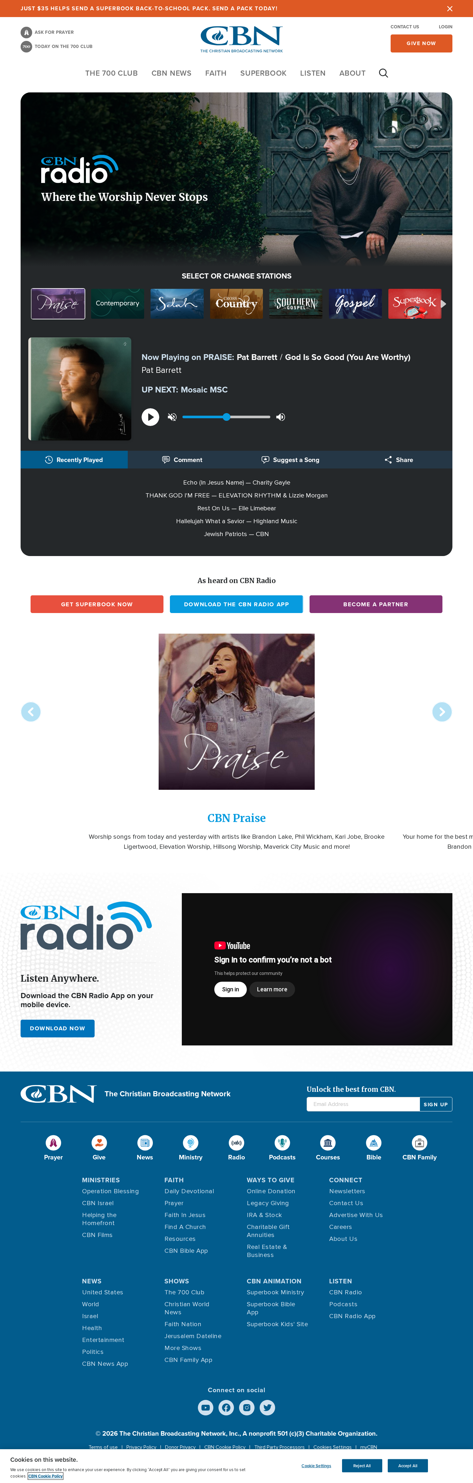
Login (445, 27)
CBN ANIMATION (274, 1281)
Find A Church (185, 1227)
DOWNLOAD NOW (57, 1028)
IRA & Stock (264, 1215)
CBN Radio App (352, 1316)
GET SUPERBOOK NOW (97, 604)
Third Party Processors (279, 1447)
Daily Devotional (189, 1191)
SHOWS (176, 1281)
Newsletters (347, 1191)
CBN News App (105, 1364)
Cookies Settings (332, 1447)
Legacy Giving (268, 1203)
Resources (180, 1239)
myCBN (368, 1447)
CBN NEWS (172, 73)
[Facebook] (226, 1407)
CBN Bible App (186, 1251)
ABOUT (352, 73)
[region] (236, 1466)
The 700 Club (111, 73)
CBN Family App (188, 1360)
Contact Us (405, 27)
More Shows (182, 1348)
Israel (90, 1316)
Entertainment (103, 1340)
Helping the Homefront (99, 1219)
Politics (93, 1352)
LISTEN (313, 73)
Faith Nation (182, 1324)
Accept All (407, 1465)
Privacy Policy (141, 1447)
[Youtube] (205, 1407)
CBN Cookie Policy (225, 1447)
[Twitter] (267, 1407)
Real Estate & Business (267, 1251)
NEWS (92, 1281)
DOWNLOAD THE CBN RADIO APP (236, 604)
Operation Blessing (110, 1191)
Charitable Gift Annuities (268, 1231)
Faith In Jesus (185, 1215)
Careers (340, 1227)
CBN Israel (98, 1203)
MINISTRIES (101, 1180)
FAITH (216, 73)
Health (92, 1328)
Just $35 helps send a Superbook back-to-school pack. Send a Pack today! (149, 8)
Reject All (362, 1465)
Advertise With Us (356, 1215)
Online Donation (271, 1191)
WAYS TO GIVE (271, 1180)
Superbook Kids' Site (277, 1324)
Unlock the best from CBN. (351, 1089)
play (150, 417)
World (90, 1304)
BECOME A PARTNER (376, 604)
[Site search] (383, 76)
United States (103, 1292)
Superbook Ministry (275, 1292)
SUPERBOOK (263, 73)
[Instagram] (247, 1407)
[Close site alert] (450, 8)
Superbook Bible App (271, 1308)
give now (421, 43)
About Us (343, 1239)
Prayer (173, 1203)
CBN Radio (345, 1292)
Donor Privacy (180, 1447)
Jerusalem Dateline (192, 1336)
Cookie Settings (316, 1465)
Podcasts (343, 1304)
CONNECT (346, 1180)
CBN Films (97, 1235)
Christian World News (187, 1308)
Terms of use (103, 1447)
